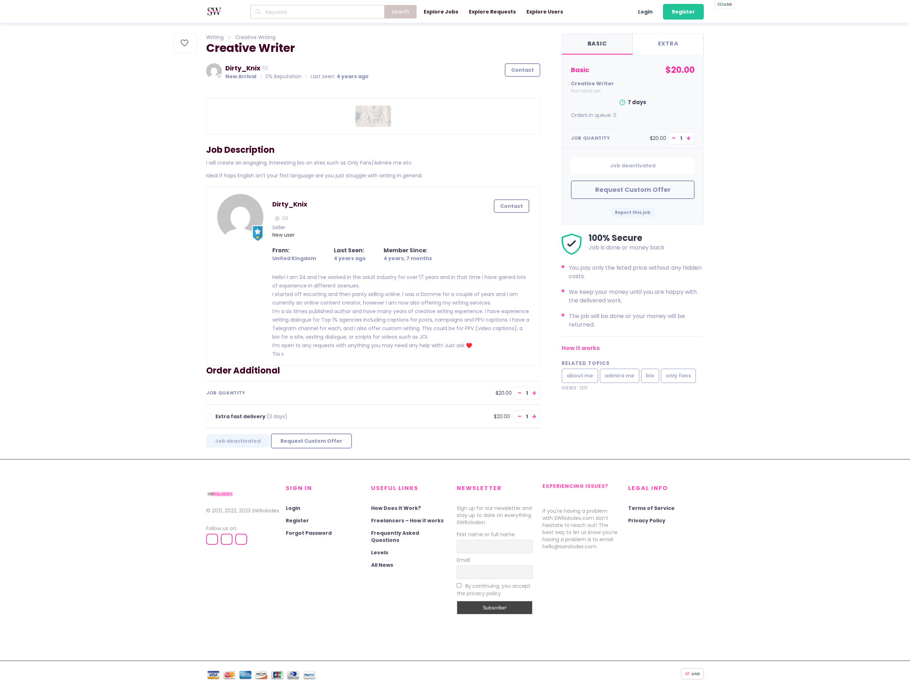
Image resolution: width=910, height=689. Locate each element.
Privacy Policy (646, 520)
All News (382, 565)
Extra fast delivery (251, 417)
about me (580, 375)
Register (683, 11)
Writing (215, 37)
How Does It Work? (396, 508)
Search (400, 11)
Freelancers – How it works (407, 520)
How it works (581, 348)
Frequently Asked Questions (395, 536)
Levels (379, 552)
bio (650, 375)
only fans (678, 375)
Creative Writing (255, 37)
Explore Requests (492, 11)
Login (645, 11)
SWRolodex (265, 510)
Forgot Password (309, 533)
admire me (620, 375)
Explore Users (544, 11)
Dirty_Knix (243, 68)
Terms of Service (651, 508)
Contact (522, 70)
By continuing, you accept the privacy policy (493, 589)
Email (463, 560)
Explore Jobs (441, 11)
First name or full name (486, 534)
